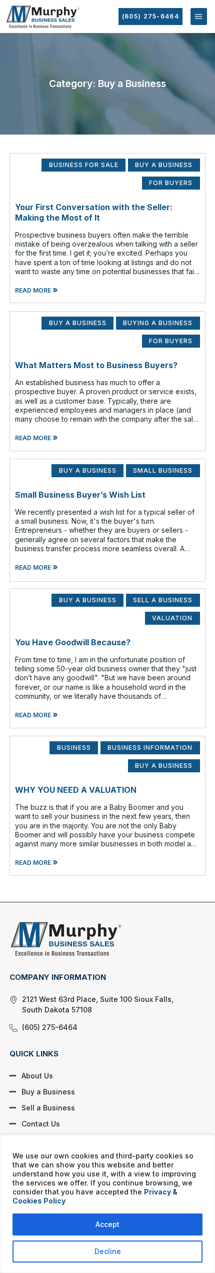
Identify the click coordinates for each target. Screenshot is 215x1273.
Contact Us (41, 1123)
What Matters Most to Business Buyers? (96, 365)
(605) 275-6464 (150, 16)
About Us (37, 1075)
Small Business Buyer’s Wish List (80, 495)
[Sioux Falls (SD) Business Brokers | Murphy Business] (100, 938)
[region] (107, 1204)
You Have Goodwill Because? (72, 642)
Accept (108, 1224)
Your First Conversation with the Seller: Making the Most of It (93, 212)
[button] (198, 16)
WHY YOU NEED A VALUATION (75, 790)
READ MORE (36, 290)
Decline (107, 1251)
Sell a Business (48, 1107)
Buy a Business (48, 1091)
